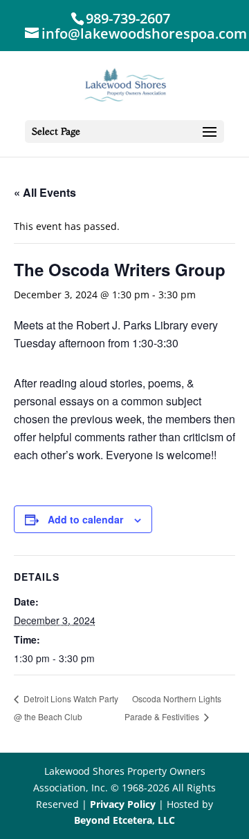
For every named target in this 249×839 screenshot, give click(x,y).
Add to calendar (85, 519)
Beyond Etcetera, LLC (124, 820)
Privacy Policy (123, 804)
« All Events (45, 192)
